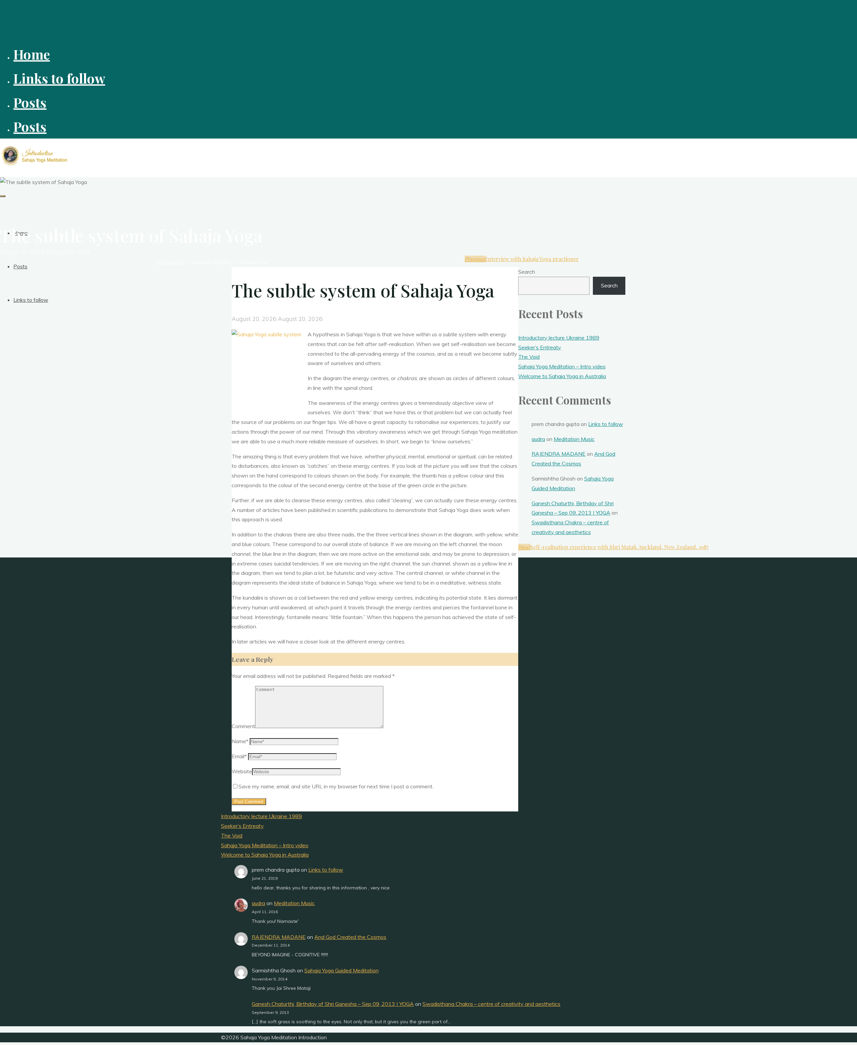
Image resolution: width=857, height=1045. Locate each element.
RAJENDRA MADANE (559, 453)
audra (538, 439)
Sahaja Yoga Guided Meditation (341, 970)
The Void (529, 356)
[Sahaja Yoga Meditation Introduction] (35, 165)
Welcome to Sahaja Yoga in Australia (562, 376)
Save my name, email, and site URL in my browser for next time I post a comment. (336, 786)
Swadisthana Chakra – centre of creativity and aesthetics (491, 1003)
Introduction (171, 262)
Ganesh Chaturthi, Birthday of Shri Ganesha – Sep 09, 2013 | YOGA (333, 1003)
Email (239, 756)
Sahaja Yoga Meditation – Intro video (562, 366)
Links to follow (605, 424)
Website (242, 771)
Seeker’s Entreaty (539, 347)
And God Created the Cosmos (350, 937)
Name (240, 741)
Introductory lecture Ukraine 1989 (558, 337)
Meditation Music (574, 439)
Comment (243, 726)
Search (526, 271)
